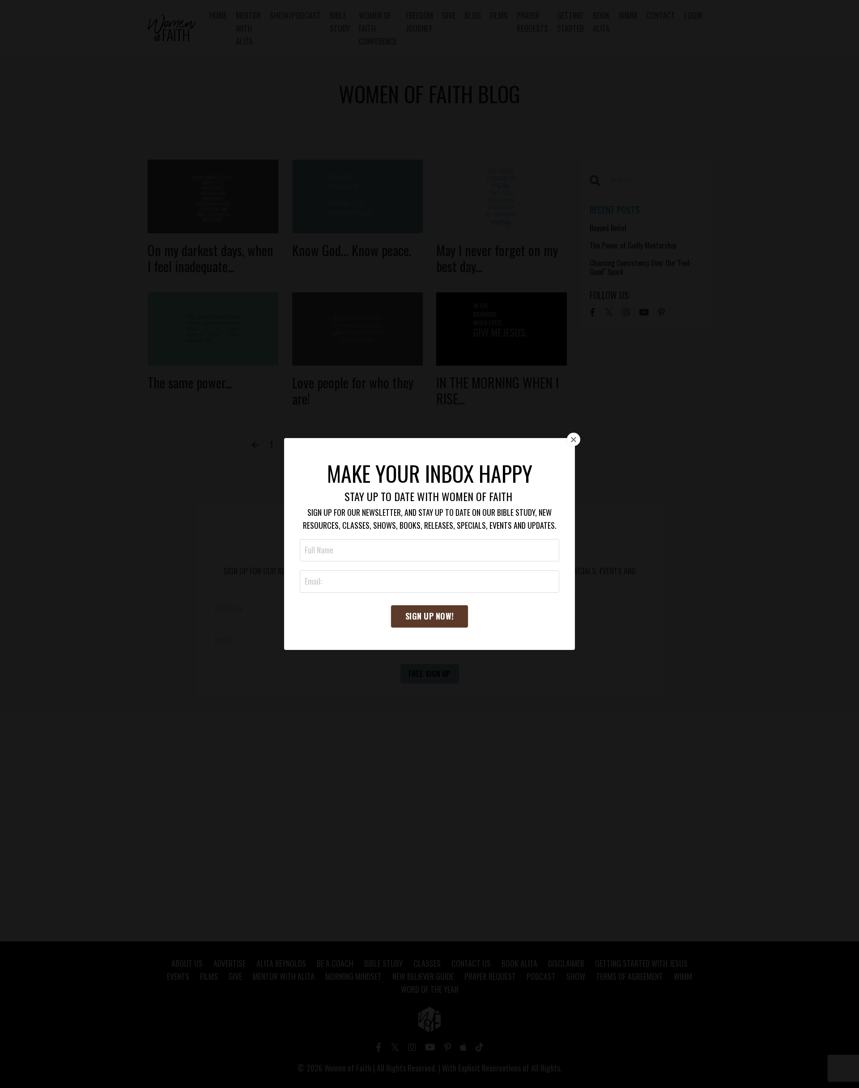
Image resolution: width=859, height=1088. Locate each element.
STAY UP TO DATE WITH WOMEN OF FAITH (428, 496)
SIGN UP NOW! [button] (429, 616)
